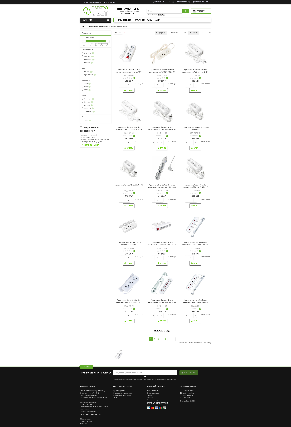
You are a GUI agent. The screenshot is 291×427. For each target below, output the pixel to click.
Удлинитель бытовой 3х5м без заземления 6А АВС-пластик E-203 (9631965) (129, 129)
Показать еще (162, 331)
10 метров (89, 111)
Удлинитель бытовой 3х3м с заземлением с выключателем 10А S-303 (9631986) (129, 72)
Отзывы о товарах (153, 400)
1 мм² (87, 120)
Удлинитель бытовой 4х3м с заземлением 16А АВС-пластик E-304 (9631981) (162, 302)
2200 (87, 87)
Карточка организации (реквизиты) (92, 391)
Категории (87, 20)
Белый (88, 71)
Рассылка (150, 397)
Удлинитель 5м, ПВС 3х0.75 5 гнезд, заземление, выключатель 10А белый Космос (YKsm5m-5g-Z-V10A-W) (162, 187)
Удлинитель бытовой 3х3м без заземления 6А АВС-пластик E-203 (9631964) (195, 72)
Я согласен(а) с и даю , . (145, 379)
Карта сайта (84, 423)
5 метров (88, 108)
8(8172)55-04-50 (128, 9)
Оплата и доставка (143, 20)
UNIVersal (89, 59)
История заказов (153, 393)
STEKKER (89, 53)
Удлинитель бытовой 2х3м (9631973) (129, 185)
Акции (158, 20)
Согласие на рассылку (88, 402)
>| (173, 339)
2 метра (88, 102)
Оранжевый (89, 75)
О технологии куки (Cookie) (89, 393)
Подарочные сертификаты (122, 393)
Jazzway (88, 56)
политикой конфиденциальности (130, 379)
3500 (87, 90)
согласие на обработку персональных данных (153, 379)
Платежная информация (88, 395)
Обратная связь (85, 419)
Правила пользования (88, 411)
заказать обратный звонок (129, 11)
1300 (87, 83)
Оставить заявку (91, 145)
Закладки (150, 395)
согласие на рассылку (170, 379)
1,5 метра (88, 99)
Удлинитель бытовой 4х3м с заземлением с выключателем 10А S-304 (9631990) (162, 245)
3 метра (88, 105)
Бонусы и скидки (123, 20)
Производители (119, 391)
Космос (88, 62)
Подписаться (190, 373)
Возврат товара (86, 421)
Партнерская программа (122, 395)
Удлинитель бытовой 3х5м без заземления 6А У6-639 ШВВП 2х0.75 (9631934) (128, 302)
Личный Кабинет (152, 391)
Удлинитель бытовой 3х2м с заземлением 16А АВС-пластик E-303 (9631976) (162, 129)
